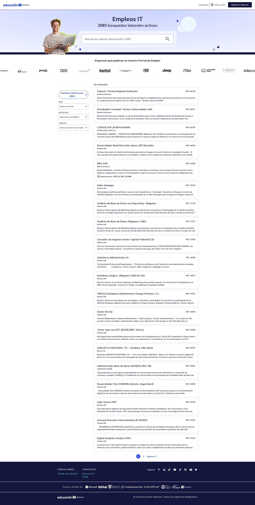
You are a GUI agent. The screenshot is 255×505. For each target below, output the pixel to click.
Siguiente (151, 456)
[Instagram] (185, 469)
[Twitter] (196, 469)
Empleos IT (127, 19)
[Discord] (190, 469)
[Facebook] (158, 469)
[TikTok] (180, 469)
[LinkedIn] (164, 469)
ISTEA (85, 477)
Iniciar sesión (218, 4)
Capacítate (203, 5)
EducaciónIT (88, 473)
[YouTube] (174, 469)
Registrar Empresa (239, 5)
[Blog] (169, 469)
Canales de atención (67, 473)
